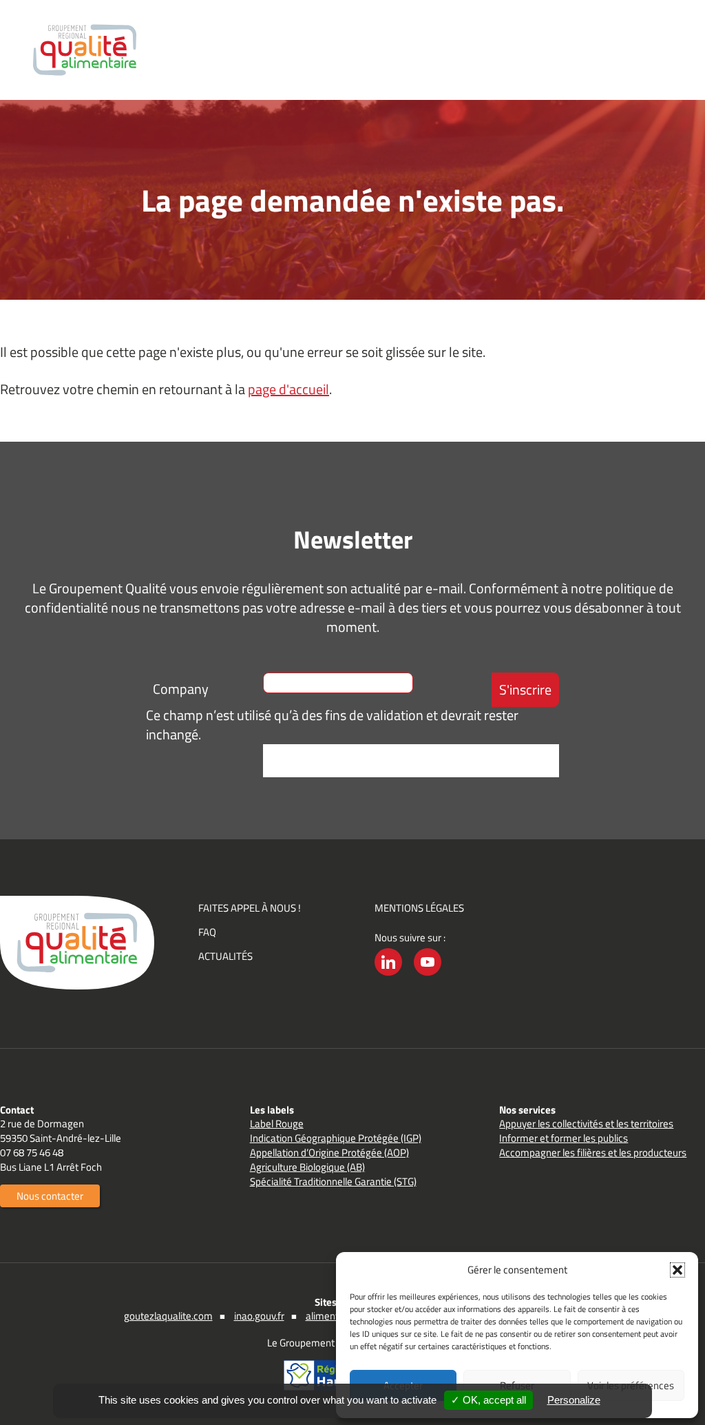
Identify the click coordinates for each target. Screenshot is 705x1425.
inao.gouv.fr (259, 1316)
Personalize (573, 1400)
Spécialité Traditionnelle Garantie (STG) (333, 1181)
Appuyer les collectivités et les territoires (586, 1123)
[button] (677, 1270)
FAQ (207, 932)
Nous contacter (50, 1196)
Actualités (225, 956)
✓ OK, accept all (488, 1400)
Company (181, 688)
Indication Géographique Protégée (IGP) (335, 1138)
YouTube (427, 975)
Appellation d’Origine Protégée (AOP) (329, 1152)
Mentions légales (419, 908)
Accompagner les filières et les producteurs (592, 1152)
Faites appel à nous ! (249, 908)
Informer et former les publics (563, 1138)
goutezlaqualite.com (168, 1316)
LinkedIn (388, 975)
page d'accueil (288, 389)
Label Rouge (277, 1123)
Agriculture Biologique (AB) (307, 1167)
